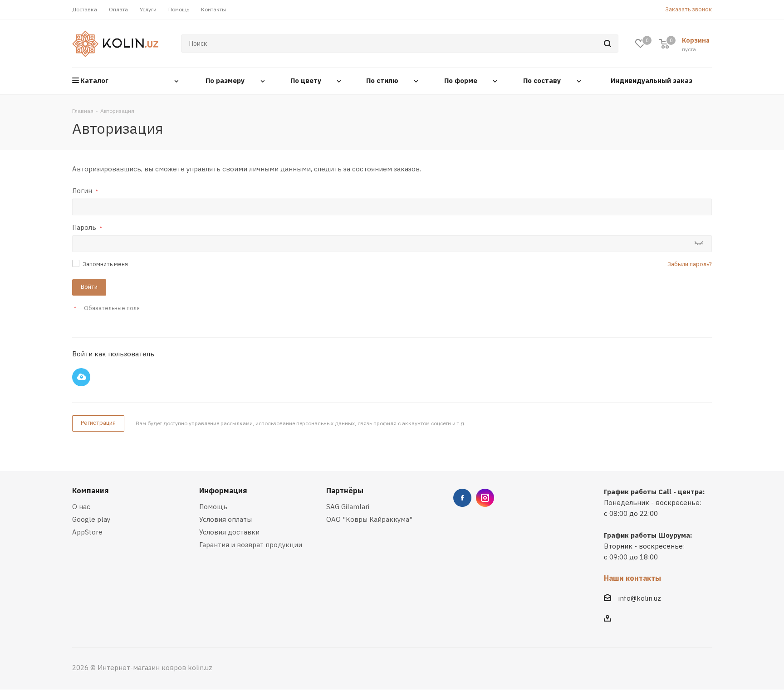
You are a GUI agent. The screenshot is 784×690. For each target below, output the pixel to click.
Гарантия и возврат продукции (250, 544)
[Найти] (607, 43)
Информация (223, 490)
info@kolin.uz (639, 598)
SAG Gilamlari (347, 506)
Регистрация (98, 423)
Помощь (213, 506)
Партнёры (344, 490)
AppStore (87, 532)
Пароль (87, 227)
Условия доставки (229, 532)
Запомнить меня (105, 264)
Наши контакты (632, 578)
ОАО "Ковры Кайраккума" (369, 519)
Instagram (485, 498)
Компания (90, 490)
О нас (81, 506)
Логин (85, 190)
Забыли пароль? (689, 264)
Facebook (462, 498)
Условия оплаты (225, 519)
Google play (91, 519)
